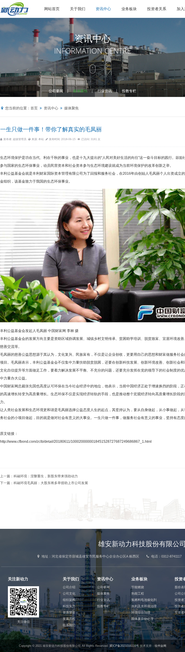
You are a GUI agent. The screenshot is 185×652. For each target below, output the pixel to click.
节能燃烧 (137, 587)
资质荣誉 (69, 612)
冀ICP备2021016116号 (124, 645)
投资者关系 (156, 9)
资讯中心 (103, 9)
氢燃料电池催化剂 (144, 600)
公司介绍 (69, 587)
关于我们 (77, 9)
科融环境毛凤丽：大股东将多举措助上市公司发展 (51, 483)
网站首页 (52, 9)
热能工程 (137, 593)
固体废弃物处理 (142, 619)
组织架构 (69, 600)
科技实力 (69, 606)
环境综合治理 (140, 612)
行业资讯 (104, 91)
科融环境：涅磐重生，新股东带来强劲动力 (46, 476)
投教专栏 (129, 91)
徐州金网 (160, 645)
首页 (34, 108)
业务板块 (129, 9)
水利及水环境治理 (144, 606)
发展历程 (69, 619)
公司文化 (69, 593)
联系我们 (69, 625)
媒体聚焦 (80, 91)
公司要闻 (56, 91)
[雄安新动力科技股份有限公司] (19, 8)
